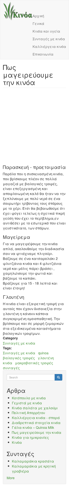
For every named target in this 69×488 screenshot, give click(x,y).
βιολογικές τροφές (19, 357)
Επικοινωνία (43, 54)
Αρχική (38, 15)
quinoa (43, 352)
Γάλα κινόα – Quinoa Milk (33, 427)
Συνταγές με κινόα (49, 38)
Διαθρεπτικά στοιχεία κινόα (36, 422)
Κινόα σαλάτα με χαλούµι (35, 407)
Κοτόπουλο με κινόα (29, 397)
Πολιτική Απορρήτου (28, 412)
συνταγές (11, 367)
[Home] (17, 11)
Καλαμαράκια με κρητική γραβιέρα (34, 468)
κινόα (7, 362)
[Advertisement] (34, 126)
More (11, 477)
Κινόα (17, 442)
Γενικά (38, 23)
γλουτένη (46, 357)
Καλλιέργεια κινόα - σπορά (36, 417)
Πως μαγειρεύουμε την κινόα (36, 432)
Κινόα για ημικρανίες (30, 437)
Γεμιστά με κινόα (27, 402)
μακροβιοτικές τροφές (34, 362)
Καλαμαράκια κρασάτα (33, 461)
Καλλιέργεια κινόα (49, 46)
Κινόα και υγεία (46, 31)
